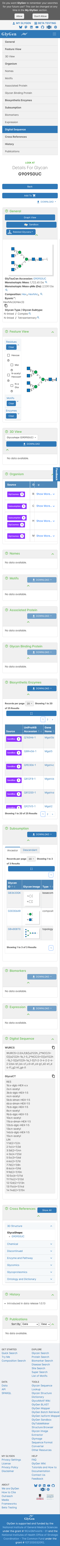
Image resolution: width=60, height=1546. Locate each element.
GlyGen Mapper (41, 1408)
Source (10, 731)
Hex (24, 294)
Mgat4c (49, 765)
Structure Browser (42, 1427)
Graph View (30, 217)
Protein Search (40, 1356)
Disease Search (41, 1364)
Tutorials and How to (44, 1467)
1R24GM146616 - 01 (36, 1531)
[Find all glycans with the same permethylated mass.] (6, 290)
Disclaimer (8, 1471)
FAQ (34, 1459)
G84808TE (14, 929)
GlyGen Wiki (39, 1463)
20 (28, 703)
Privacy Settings (11, 1459)
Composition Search (14, 1360)
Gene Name (48, 729)
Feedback (37, 1478)
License (6, 1463)
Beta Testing (9, 1507)
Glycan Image (31, 886)
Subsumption (16, 506)
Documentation (41, 1471)
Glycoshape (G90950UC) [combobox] (20, 437)
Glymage (37, 1438)
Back (30, 186)
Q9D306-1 (30, 765)
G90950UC (39, 278)
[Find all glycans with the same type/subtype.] (30, 314)
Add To (28, 195)
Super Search (40, 1372)
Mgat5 (48, 751)
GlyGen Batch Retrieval (45, 1412)
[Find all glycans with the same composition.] (41, 294)
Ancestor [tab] (12, 850)
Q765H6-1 (30, 737)
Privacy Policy (10, 1467)
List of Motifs (39, 1375)
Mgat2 (48, 806)
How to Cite (9, 1492)
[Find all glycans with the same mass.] (46, 282)
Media (5, 1499)
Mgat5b (49, 737)
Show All (46, 1210)
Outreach (7, 1496)
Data (5, 1385)
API (4, 1389)
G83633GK (14, 892)
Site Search (38, 1368)
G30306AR (14, 910)
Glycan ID (12, 884)
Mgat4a (49, 792)
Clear (11, 347)
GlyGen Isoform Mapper (46, 1415)
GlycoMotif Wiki (41, 1400)
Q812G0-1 (30, 792)
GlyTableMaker (40, 1423)
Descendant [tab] (30, 849)
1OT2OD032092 (34, 1542)
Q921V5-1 (29, 806)
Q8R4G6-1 (30, 751)
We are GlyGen (10, 1488)
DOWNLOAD (47, 201)
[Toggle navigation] (54, 34)
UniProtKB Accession (30, 729)
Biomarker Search (42, 1360)
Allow (19, 16)
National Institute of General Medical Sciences (30, 1527)
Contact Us (38, 1474)
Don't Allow (40, 16)
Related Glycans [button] (22, 231)
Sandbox (34, 224)
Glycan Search (40, 1353)
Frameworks (9, 1503)
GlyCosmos (15, 494)
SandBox (13, 739)
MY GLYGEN (23, 23)
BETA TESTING (47, 23)
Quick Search (9, 1353)
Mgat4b (49, 778)
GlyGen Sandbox (41, 1419)
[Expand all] (38, 485)
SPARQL (6, 1393)
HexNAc (33, 294)
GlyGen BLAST (40, 1404)
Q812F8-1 (29, 778)
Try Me (6, 1356)
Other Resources (41, 1450)
